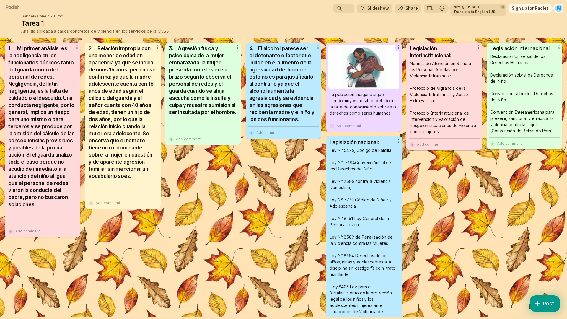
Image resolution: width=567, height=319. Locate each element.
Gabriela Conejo (35, 16)
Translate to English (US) (475, 11)
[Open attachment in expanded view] (363, 67)
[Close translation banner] (502, 7)
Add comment (27, 231)
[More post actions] (77, 47)
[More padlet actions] (442, 8)
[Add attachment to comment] (11, 231)
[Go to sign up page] (558, 8)
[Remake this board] (430, 8)
